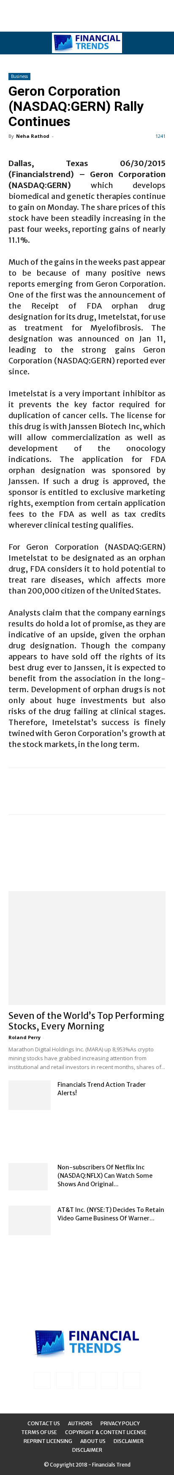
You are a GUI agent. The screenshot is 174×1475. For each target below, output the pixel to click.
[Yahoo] (131, 1380)
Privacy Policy (120, 1423)
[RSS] (87, 1380)
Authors (80, 1423)
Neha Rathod (32, 136)
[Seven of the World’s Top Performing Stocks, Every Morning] (87, 948)
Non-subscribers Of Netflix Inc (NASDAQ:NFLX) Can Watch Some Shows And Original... (104, 1175)
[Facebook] (42, 1380)
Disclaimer (129, 1441)
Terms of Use (39, 1432)
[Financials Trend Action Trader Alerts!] (29, 1095)
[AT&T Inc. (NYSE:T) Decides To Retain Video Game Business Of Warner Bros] (29, 1220)
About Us (93, 1441)
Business (19, 76)
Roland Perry (24, 1037)
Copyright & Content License (106, 1432)
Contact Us (43, 1423)
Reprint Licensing (48, 1441)
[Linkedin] (64, 1380)
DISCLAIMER (87, 1450)
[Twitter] (109, 1380)
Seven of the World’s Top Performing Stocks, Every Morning (86, 1021)
